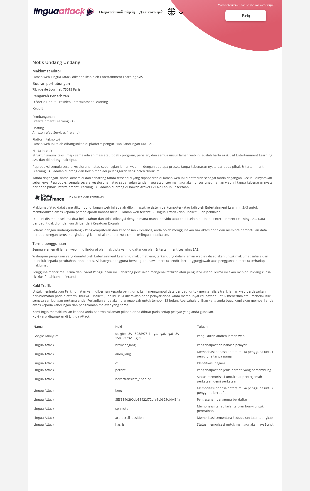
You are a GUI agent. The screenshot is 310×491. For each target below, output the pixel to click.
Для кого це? (150, 12)
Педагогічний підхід (117, 12)
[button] (175, 12)
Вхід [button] (246, 16)
